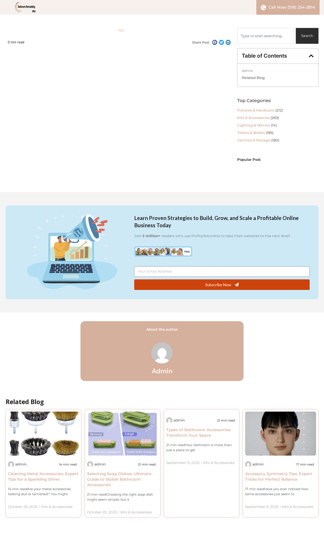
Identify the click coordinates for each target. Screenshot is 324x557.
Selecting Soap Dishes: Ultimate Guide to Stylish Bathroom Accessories (119, 479)
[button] (214, 42)
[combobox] (265, 36)
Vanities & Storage (253, 140)
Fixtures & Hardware (255, 110)
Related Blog (253, 78)
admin (247, 71)
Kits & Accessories (253, 118)
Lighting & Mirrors (253, 125)
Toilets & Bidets (251, 133)
